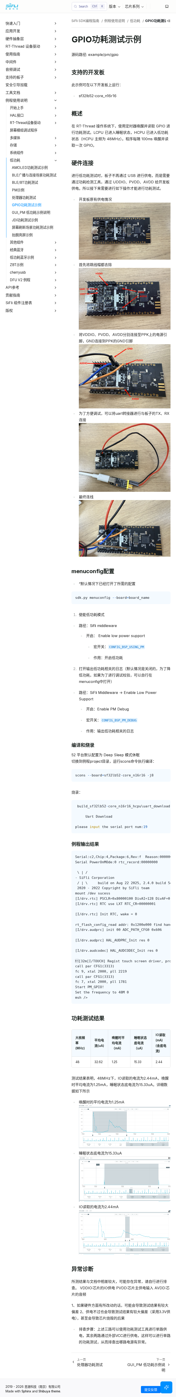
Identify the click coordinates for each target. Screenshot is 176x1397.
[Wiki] (161, 6)
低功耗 (15, 160)
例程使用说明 (17, 100)
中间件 (11, 62)
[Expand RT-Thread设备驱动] (55, 123)
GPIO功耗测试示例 (26, 205)
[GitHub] (154, 6)
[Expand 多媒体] (55, 138)
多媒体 (15, 138)
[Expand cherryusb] (55, 272)
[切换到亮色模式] (166, 6)
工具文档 (13, 92)
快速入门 (13, 23)
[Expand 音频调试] (55, 69)
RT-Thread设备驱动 (25, 123)
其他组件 (17, 242)
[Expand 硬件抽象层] (55, 39)
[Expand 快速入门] (55, 23)
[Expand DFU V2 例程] (55, 280)
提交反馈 (150, 1390)
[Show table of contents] (168, 21)
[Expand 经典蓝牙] (55, 250)
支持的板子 (15, 77)
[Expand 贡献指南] (55, 295)
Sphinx (26, 1391)
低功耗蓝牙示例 (22, 257)
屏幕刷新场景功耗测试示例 (32, 227)
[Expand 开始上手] (55, 108)
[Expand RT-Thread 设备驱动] (55, 46)
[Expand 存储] (55, 145)
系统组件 (17, 153)
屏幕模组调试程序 (23, 130)
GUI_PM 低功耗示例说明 (31, 212)
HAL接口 (17, 115)
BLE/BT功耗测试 (25, 182)
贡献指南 (13, 295)
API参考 (12, 287)
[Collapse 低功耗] (55, 160)
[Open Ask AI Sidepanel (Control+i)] (166, 1387)
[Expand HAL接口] (55, 115)
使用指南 (13, 54)
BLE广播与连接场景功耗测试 (34, 175)
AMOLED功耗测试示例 (30, 167)
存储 (13, 145)
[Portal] (158, 6)
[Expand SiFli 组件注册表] (55, 303)
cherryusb (18, 272)
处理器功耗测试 (24, 197)
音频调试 (13, 69)
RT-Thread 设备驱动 (23, 46)
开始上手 (17, 108)
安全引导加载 (17, 84)
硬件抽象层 (15, 38)
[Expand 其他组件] (55, 243)
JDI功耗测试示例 (25, 220)
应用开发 (13, 31)
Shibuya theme (49, 1391)
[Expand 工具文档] (55, 93)
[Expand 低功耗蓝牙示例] (55, 258)
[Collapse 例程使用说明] (55, 100)
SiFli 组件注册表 (19, 302)
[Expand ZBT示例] (55, 265)
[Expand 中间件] (55, 62)
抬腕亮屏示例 (22, 235)
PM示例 (18, 190)
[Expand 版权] (55, 310)
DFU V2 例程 (20, 280)
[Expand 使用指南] (55, 54)
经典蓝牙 (17, 250)
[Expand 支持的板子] (55, 77)
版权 (9, 310)
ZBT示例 (16, 265)
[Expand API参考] (55, 287)
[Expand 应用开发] (55, 31)
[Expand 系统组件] (55, 153)
